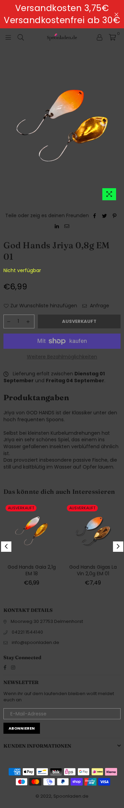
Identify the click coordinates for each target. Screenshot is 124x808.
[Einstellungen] (99, 37)
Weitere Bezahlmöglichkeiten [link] (62, 357)
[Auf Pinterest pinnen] (114, 215)
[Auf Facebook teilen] (94, 215)
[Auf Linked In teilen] (57, 226)
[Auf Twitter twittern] (104, 215)
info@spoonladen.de (35, 642)
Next (118, 546)
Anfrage (99, 305)
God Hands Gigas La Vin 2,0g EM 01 (93, 570)
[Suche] (20, 37)
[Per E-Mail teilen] (67, 226)
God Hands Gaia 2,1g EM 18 (32, 570)
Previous (6, 546)
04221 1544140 (27, 632)
